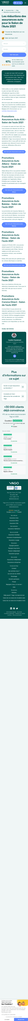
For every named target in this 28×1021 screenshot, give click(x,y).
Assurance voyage (14, 540)
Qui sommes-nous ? (14, 571)
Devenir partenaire (14, 579)
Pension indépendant (14, 551)
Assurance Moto (14, 520)
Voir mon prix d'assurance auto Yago (14, 265)
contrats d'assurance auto (9, 111)
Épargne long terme (14, 548)
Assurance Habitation (14, 528)
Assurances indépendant (14, 559)
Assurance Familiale (14, 534)
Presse (14, 581)
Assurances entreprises (14, 562)
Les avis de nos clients (14, 573)
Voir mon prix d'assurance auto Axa (14, 151)
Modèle (6, 49)
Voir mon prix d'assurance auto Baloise (14, 225)
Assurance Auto (14, 518)
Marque (6, 43)
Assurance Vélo (14, 523)
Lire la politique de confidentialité (8, 1014)
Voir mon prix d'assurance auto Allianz (14, 191)
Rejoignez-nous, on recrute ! (14, 584)
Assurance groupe (14, 553)
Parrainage (14, 576)
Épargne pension (14, 545)
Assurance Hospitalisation (14, 537)
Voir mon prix (14, 54)
